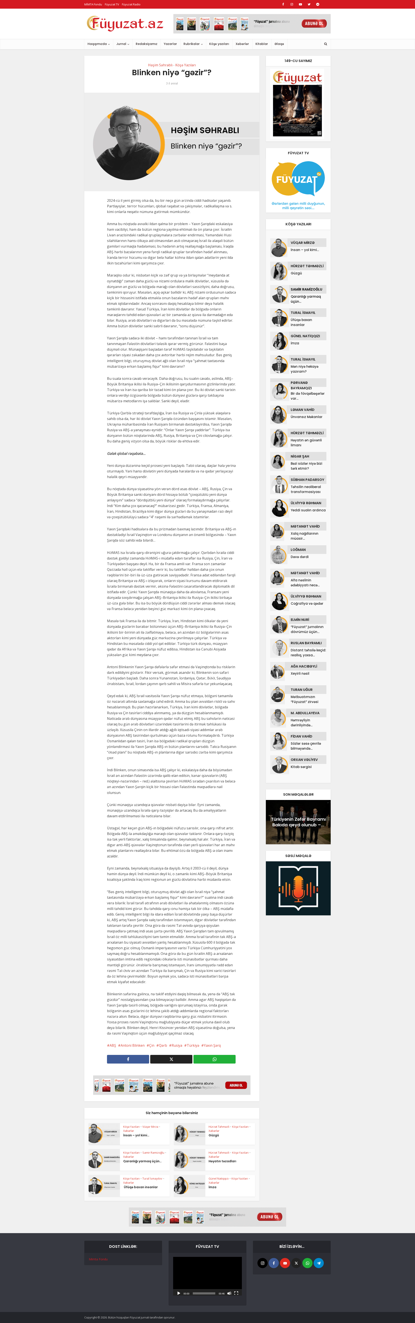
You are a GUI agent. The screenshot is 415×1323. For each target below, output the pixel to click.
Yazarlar (170, 44)
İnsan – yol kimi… (136, 1135)
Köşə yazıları (219, 44)
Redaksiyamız (146, 44)
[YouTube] (285, 1263)
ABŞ (113, 1045)
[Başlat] (179, 1293)
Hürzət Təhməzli (219, 1127)
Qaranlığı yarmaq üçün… (142, 1161)
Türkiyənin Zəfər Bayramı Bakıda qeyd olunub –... (298, 822)
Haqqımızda (97, 44)
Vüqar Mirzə (150, 1127)
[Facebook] (274, 1263)
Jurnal (121, 44)
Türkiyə (193, 1045)
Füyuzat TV (112, 4)
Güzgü (214, 1135)
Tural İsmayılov (152, 1178)
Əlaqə (279, 44)
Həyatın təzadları (222, 1161)
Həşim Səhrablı (160, 65)
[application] (207, 1276)
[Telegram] (319, 1263)
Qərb (163, 1045)
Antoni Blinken (133, 1045)
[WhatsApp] (307, 1263)
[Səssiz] (229, 1293)
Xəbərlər (242, 44)
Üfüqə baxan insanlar (140, 1187)
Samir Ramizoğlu (153, 1152)
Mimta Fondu (98, 1259)
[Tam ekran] (236, 1293)
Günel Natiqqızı (219, 1178)
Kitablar (261, 44)
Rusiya (177, 1045)
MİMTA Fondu (93, 4)
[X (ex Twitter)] (296, 1263)
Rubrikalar (192, 44)
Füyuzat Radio (131, 4)
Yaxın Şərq (212, 1045)
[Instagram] (262, 1263)
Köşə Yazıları (185, 65)
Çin (151, 1045)
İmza (212, 1187)
